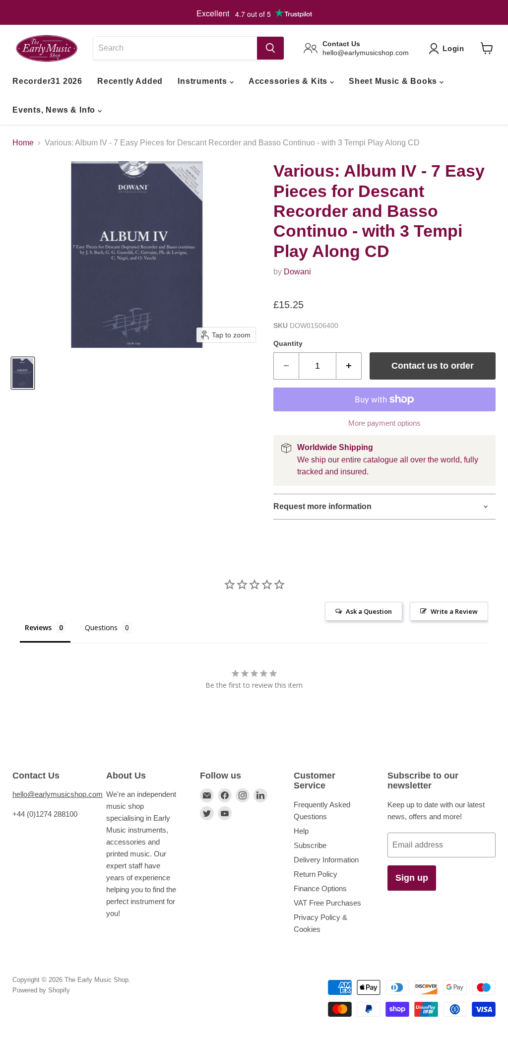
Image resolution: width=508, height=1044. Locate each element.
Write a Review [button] (454, 611)
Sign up (411, 878)
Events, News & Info (55, 110)
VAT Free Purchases (327, 903)
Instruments (204, 81)
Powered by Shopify (41, 990)
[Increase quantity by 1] (349, 366)
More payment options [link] (384, 423)
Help (301, 831)
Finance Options (320, 888)
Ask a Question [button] (369, 611)
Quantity (288, 343)
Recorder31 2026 (47, 81)
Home (23, 142)
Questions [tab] (101, 627)
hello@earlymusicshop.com (57, 794)
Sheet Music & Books (394, 81)
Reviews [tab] (38, 627)
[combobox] (174, 48)
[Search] (270, 48)
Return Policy (315, 874)
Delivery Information (326, 859)
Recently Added (130, 81)
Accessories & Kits (289, 81)
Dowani (297, 271)
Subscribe (310, 845)
